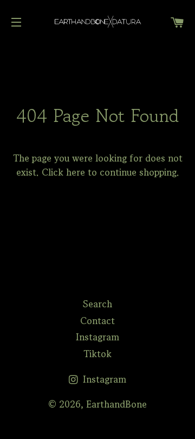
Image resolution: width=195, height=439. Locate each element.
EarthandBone (116, 404)
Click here (63, 172)
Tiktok (97, 353)
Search (97, 304)
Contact (97, 320)
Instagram (97, 337)
